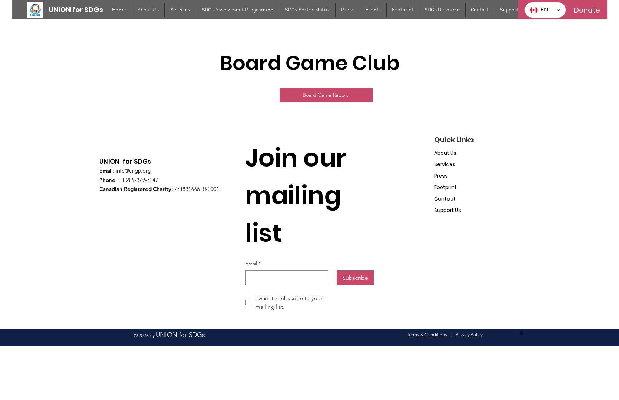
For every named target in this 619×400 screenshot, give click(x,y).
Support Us (447, 210)
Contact (445, 198)
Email (253, 263)
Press (441, 175)
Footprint (445, 187)
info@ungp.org (133, 170)
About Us (445, 152)
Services (444, 164)
